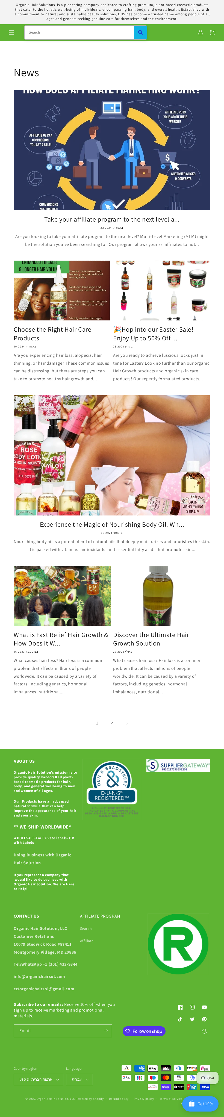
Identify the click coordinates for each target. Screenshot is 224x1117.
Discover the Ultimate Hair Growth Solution (151, 638)
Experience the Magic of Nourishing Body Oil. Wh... (112, 524)
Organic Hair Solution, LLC (56, 1099)
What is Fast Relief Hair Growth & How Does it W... (61, 638)
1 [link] (97, 723)
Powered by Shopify (90, 1099)
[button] (11, 32)
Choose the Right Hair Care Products (53, 333)
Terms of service (171, 1099)
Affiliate (87, 940)
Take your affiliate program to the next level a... (112, 219)
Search (86, 928)
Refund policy (118, 1099)
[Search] (140, 32)
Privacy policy (144, 1099)
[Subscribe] (106, 1030)
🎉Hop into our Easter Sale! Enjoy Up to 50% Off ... (153, 333)
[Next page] (127, 723)
